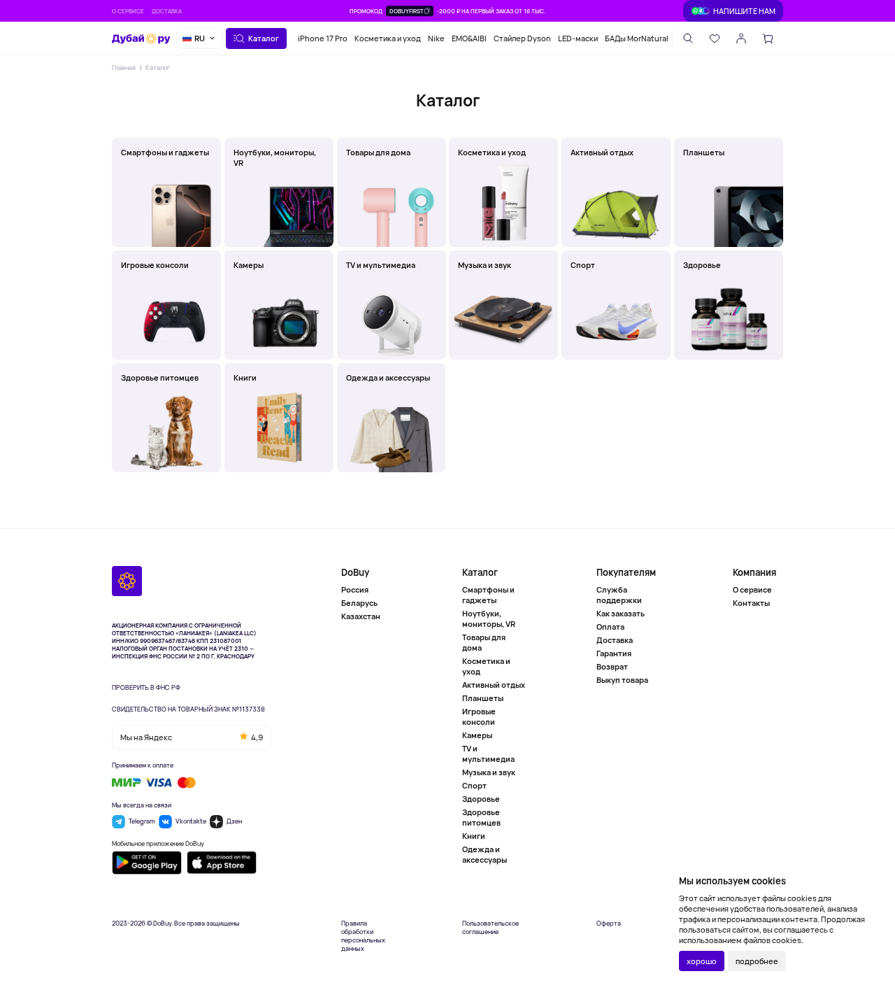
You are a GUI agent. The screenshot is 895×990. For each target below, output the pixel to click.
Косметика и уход (388, 38)
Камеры (477, 735)
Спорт (474, 785)
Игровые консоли (479, 716)
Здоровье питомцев (481, 817)
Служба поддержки (619, 594)
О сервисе (128, 11)
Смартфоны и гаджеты (488, 594)
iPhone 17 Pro (323, 38)
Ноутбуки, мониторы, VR (488, 618)
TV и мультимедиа (488, 753)
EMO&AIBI (469, 38)
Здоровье (481, 798)
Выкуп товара (622, 679)
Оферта (608, 923)
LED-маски (578, 38)
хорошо (702, 961)
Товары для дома (484, 642)
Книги (473, 835)
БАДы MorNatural (636, 38)
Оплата (610, 626)
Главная (124, 67)
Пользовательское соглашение (490, 927)
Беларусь (359, 602)
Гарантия (613, 653)
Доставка (167, 11)
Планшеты (482, 698)
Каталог (157, 67)
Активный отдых (493, 684)
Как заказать (620, 613)
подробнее (757, 961)
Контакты (751, 602)
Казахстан (360, 616)
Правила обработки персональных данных (363, 936)
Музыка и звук (488, 772)
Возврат (612, 666)
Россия (354, 589)
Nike (436, 38)
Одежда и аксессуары (484, 854)
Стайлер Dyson (522, 38)
